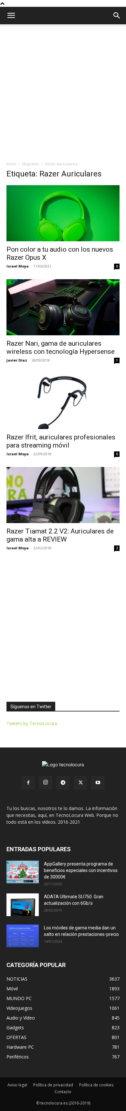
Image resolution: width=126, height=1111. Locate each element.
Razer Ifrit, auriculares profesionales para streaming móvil (60, 441)
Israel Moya (17, 266)
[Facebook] (28, 782)
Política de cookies (96, 1085)
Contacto (63, 1091)
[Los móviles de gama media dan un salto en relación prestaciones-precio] (22, 936)
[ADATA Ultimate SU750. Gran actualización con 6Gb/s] (22, 904)
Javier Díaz (16, 360)
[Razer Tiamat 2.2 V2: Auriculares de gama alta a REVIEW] (63, 495)
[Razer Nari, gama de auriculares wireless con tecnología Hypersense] (63, 307)
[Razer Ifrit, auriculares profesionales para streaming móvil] (63, 401)
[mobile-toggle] (11, 15)
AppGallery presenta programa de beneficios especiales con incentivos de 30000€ (81, 870)
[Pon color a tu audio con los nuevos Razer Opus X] (63, 213)
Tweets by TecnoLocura (31, 723)
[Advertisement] (63, 91)
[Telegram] (63, 782)
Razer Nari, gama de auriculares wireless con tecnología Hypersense (60, 347)
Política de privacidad (53, 1085)
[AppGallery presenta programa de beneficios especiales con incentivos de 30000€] (22, 872)
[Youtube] (97, 782)
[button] (117, 15)
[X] (80, 782)
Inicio (11, 164)
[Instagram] (45, 782)
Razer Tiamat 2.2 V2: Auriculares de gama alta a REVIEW (60, 535)
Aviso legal (17, 1085)
